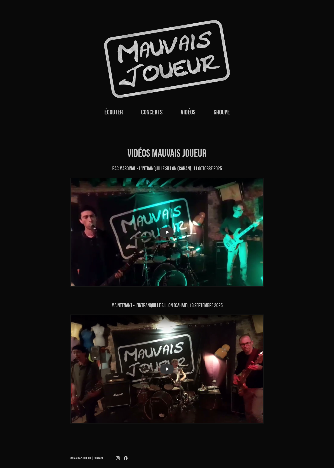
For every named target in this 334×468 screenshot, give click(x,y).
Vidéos (188, 112)
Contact (98, 458)
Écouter (113, 112)
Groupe (222, 112)
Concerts (152, 112)
